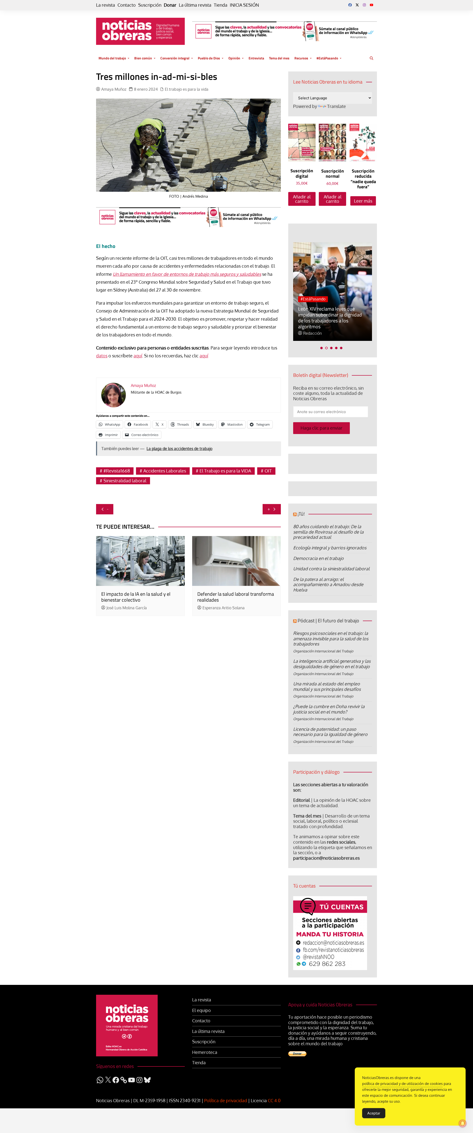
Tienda (220, 5)
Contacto (127, 5)
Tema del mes (279, 58)
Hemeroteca (204, 1052)
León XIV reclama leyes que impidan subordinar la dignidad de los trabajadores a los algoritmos (330, 317)
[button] (321, 348)
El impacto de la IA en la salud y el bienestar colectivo (135, 597)
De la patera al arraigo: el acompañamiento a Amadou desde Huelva (328, 584)
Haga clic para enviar (321, 428)
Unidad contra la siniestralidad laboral (331, 568)
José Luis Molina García (126, 608)
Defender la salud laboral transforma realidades (235, 597)
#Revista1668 (116, 470)
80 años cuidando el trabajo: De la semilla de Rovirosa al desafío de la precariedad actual (328, 532)
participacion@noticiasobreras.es (326, 858)
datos (101, 355)
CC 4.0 (274, 1100)
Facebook (350, 5)
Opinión (234, 58)
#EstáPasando (327, 58)
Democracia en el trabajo (318, 558)
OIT (268, 470)
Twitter (357, 5)
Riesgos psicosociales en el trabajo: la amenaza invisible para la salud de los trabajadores (330, 638)
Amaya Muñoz (113, 89)
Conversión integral (174, 58)
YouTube (371, 5)
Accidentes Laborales (164, 470)
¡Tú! (301, 514)
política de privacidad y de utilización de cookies (402, 1083)
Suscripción (149, 5)
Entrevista (256, 58)
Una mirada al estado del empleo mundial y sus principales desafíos (327, 686)
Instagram (364, 5)
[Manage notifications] (463, 1123)
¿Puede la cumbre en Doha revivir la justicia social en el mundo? (329, 709)
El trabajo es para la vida (186, 89)
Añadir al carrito (302, 199)
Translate (336, 106)
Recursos (301, 58)
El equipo (201, 1010)
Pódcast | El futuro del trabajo (328, 620)
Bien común (143, 58)
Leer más (363, 201)
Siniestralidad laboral (124, 480)
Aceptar (373, 1113)
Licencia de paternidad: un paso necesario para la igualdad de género (330, 731)
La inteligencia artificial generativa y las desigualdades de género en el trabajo (332, 663)
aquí (138, 355)
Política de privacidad (225, 1100)
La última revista (195, 5)
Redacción (312, 333)
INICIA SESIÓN (244, 5)
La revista (105, 5)
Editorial (301, 800)
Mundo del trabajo (112, 58)
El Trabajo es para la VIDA (225, 470)
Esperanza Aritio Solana (224, 608)
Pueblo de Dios (209, 58)
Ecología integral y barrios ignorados (329, 547)
